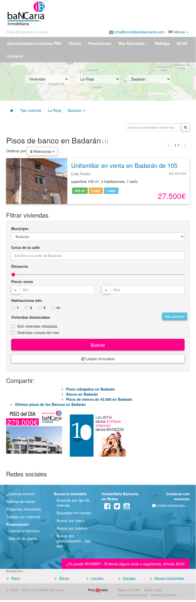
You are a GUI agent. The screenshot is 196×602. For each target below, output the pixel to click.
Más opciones (174, 316)
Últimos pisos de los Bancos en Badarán (50, 404)
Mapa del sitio (129, 589)
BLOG (182, 43)
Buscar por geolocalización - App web (74, 541)
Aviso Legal (153, 589)
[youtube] (127, 507)
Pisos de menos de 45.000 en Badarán (99, 399)
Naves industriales (169, 578)
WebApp (162, 43)
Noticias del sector (21, 501)
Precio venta (22, 281)
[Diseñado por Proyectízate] (98, 589)
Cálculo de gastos (23, 538)
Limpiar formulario (99, 358)
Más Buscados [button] (132, 43)
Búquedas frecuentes (74, 512)
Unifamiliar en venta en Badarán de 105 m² (128, 165)
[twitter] (117, 507)
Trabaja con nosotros (23, 516)
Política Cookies (164, 594)
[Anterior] (168, 145)
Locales (97, 578)
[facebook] (107, 507)
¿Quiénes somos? (20, 493)
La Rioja (54, 110)
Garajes (129, 578)
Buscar (98, 344)
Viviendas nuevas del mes (38, 332)
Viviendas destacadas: (31, 317)
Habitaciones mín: (27, 300)
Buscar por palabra (72, 528)
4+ (59, 307)
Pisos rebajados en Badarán (90, 389)
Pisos (15, 578)
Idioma (179, 31)
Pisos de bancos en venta (27, 31)
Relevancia (42, 151)
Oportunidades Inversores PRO (34, 43)
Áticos (64, 578)
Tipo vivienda (30, 110)
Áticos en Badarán (82, 394)
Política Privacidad (132, 594)
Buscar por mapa (70, 520)
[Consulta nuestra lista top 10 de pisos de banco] (98, 437)
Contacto (15, 56)
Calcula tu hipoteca (24, 530)
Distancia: (20, 266)
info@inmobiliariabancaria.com (139, 31)
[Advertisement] (95, 12)
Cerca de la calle (25, 247)
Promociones (99, 43)
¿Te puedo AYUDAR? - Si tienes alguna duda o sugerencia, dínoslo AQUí (126, 563)
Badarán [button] (75, 110)
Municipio (20, 228)
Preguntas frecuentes (23, 509)
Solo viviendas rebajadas (37, 326)
